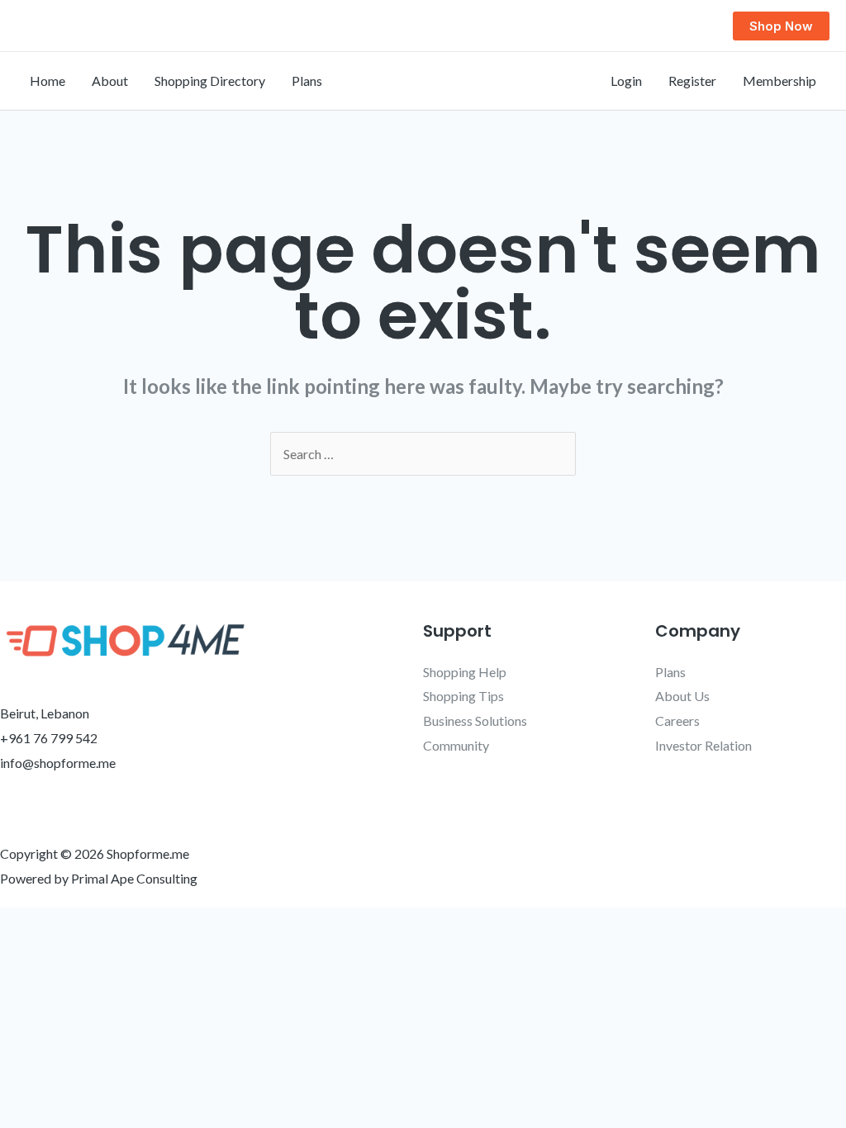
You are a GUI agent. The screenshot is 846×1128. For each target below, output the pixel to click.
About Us (682, 696)
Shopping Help (464, 672)
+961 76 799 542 (48, 738)
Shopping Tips (463, 696)
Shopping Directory (209, 80)
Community (456, 745)
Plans (307, 80)
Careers (677, 720)
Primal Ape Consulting (134, 878)
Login (626, 80)
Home (47, 80)
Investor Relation (703, 745)
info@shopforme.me (58, 762)
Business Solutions (475, 720)
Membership (779, 80)
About (110, 80)
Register (692, 80)
